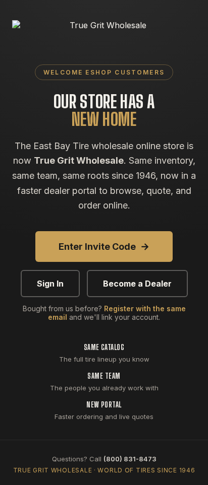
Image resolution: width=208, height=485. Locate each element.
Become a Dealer (137, 284)
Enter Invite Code (104, 246)
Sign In (50, 284)
